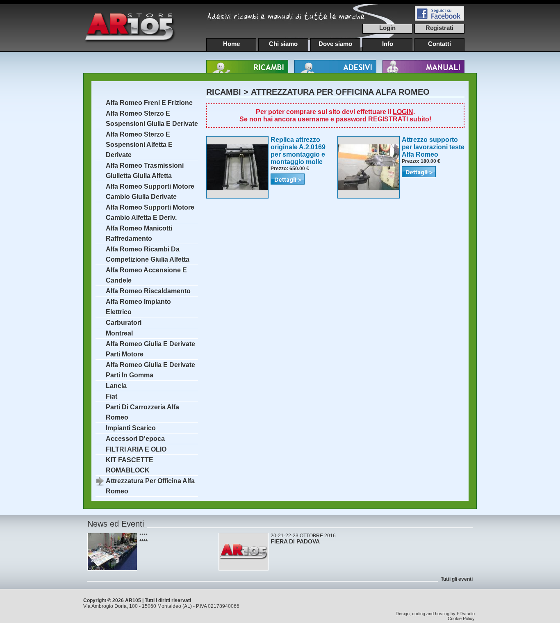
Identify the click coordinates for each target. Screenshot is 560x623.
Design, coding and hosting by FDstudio (435, 613)
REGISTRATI (388, 119)
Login (387, 27)
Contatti (439, 43)
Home (231, 43)
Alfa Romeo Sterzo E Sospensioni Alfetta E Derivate (139, 144)
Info (387, 43)
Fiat (111, 396)
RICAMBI (223, 91)
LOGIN (403, 111)
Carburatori (123, 322)
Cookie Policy (461, 618)
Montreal (119, 333)
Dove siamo (335, 43)
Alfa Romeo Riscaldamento (148, 291)
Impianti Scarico (131, 427)
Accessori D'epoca (135, 438)
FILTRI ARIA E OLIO (136, 449)
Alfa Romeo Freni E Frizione (149, 102)
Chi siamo (283, 43)
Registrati (439, 27)
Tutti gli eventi (457, 579)
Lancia (116, 385)
